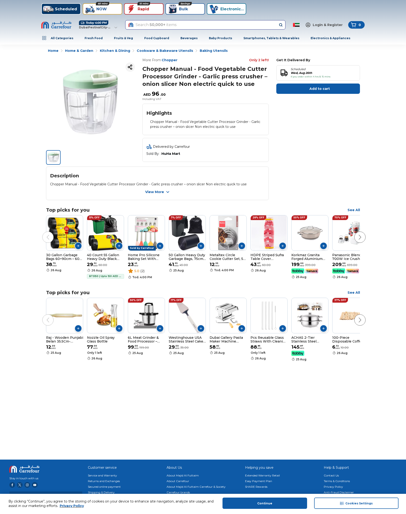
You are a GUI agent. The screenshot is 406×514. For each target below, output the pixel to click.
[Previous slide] (43, 232)
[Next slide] (355, 232)
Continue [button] (264, 503)
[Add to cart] (78, 246)
